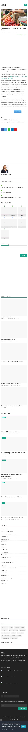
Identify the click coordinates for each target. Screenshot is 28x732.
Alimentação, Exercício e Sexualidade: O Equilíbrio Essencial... (12, 475)
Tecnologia (3, 536)
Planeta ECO (4, 575)
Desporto (3, 541)
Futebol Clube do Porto (16, 635)
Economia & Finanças (6, 531)
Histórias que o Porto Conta (7, 567)
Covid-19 (3, 549)
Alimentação (22, 122)
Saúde (3, 482)
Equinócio (14, 633)
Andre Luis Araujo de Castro (6, 498)
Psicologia (3, 552)
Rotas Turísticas (14, 638)
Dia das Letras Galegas (19, 627)
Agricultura (4, 633)
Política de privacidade (7, 729)
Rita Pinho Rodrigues (5, 122)
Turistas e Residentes (11, 676)
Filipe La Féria (20, 633)
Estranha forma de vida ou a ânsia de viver (14, 670)
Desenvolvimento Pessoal (7, 534)
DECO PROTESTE (4, 119)
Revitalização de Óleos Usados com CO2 (11, 197)
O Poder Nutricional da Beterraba (10, 432)
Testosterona (4, 627)
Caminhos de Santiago (6, 562)
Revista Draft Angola (6, 578)
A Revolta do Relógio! (6, 317)
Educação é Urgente (6, 192)
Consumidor (15, 119)
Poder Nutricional (5, 638)
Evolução (3, 32)
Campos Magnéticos (6, 635)
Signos (2, 565)
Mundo (17, 122)
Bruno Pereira (3, 433)
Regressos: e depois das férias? (8, 339)
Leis (10, 630)
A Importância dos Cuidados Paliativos (11, 497)
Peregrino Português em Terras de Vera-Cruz (11, 383)
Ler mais (18, 111)
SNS (9, 633)
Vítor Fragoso (3, 340)
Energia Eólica (4, 630)
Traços (3, 503)
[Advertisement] (14, 51)
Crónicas (3, 570)
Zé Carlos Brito (4, 318)
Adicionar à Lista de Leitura (21, 34)
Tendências (15, 630)
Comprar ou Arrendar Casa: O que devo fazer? (12, 187)
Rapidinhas (3, 580)
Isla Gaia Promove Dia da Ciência (12, 683)
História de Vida (4, 557)
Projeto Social (4, 560)
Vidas (10, 119)
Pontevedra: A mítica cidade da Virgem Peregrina (12, 361)
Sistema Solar (22, 630)
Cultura (2, 583)
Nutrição (3, 417)
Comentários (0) (5, 244)
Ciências (11, 627)
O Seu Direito (4, 539)
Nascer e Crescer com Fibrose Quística (12, 517)
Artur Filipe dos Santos (5, 363)
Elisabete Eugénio (4, 519)
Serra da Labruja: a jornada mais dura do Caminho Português (12, 406)
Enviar (23, 255)
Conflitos (12, 122)
